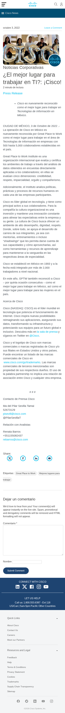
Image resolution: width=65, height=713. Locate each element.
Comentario (10, 523)
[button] (11, 13)
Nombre (7, 561)
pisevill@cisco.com (14, 413)
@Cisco (34, 335)
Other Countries (47, 606)
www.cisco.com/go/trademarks (22, 362)
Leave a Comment (53, 27)
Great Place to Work (25, 473)
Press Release (13, 93)
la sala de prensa (47, 331)
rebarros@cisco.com (15, 439)
